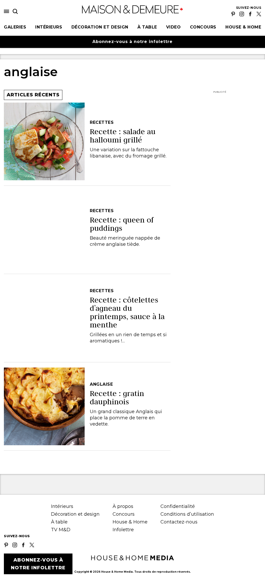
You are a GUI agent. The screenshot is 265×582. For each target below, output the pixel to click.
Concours (203, 27)
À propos (123, 506)
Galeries (15, 27)
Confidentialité (177, 506)
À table (147, 27)
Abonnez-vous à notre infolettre (132, 41)
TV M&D (60, 530)
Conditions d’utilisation (187, 514)
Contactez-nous (178, 522)
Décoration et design (99, 27)
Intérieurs (48, 27)
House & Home (243, 27)
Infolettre (123, 530)
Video (173, 27)
